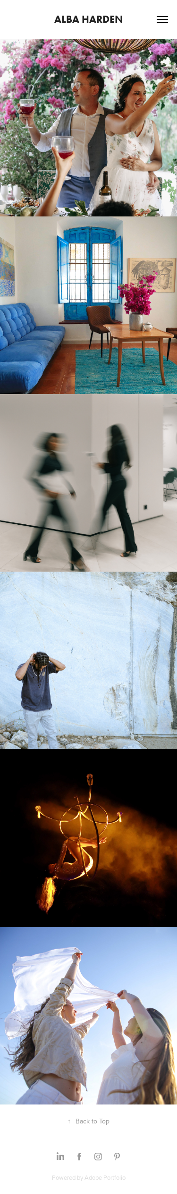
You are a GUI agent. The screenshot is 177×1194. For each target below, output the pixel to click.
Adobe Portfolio (105, 1177)
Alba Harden (88, 19)
